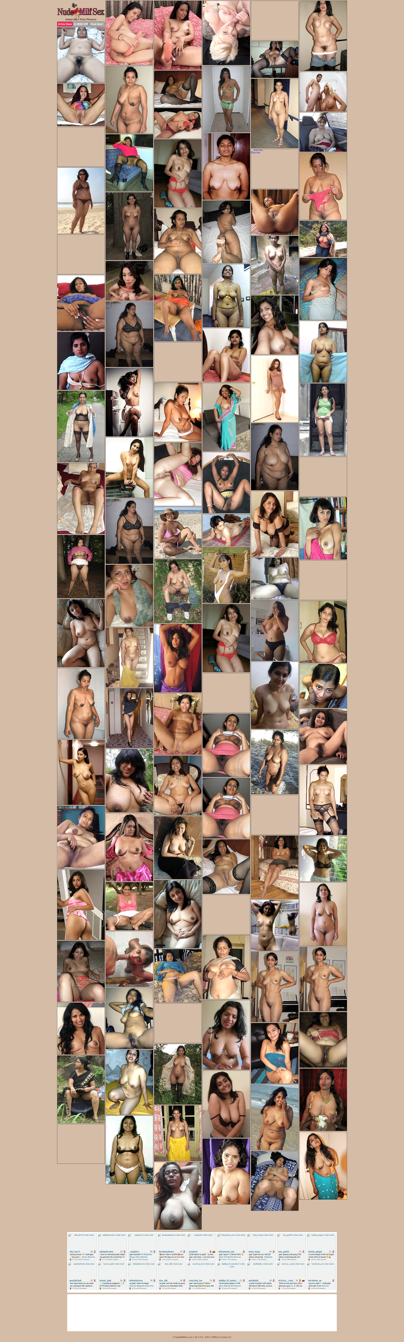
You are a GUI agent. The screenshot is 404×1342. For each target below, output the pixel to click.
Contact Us (225, 1337)
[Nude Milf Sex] (81, 10)
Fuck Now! (97, 24)
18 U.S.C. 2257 (202, 1337)
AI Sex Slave (65, 24)
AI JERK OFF (81, 24)
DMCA (215, 1337)
